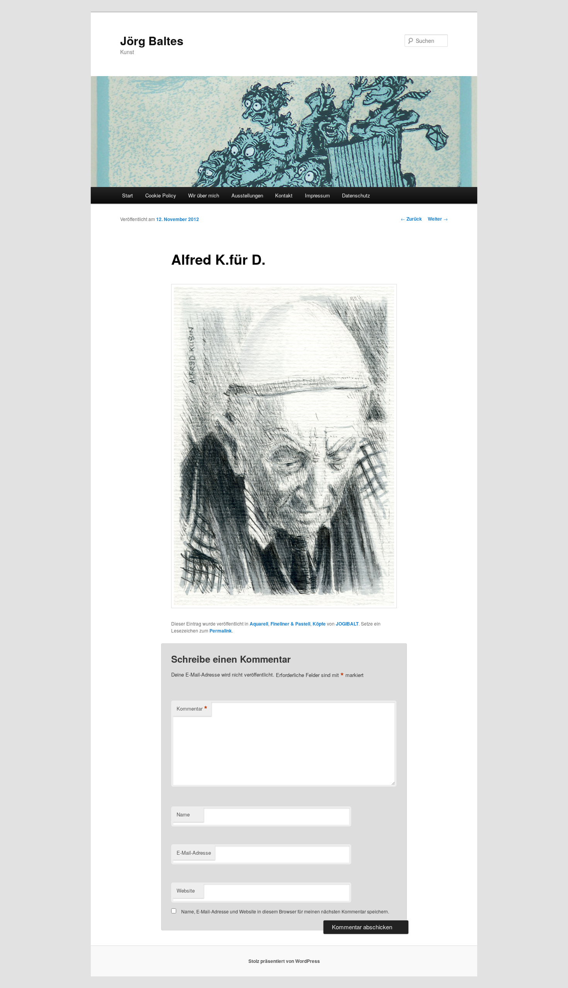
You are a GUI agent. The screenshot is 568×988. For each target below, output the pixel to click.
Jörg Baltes (152, 40)
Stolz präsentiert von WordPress (284, 960)
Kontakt (284, 195)
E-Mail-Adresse (194, 852)
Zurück (411, 218)
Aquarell (259, 623)
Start (127, 195)
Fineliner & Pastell (290, 623)
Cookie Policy (160, 195)
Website (186, 890)
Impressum (317, 195)
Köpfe (319, 623)
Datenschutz (356, 195)
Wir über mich (203, 195)
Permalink (220, 630)
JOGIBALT (347, 623)
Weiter (438, 218)
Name (183, 814)
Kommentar (192, 708)
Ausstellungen (247, 195)
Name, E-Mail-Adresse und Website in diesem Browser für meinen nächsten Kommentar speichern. (285, 911)
